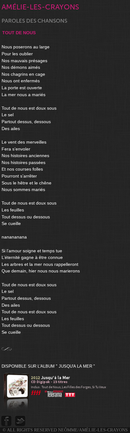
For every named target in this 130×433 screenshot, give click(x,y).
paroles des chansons (34, 21)
